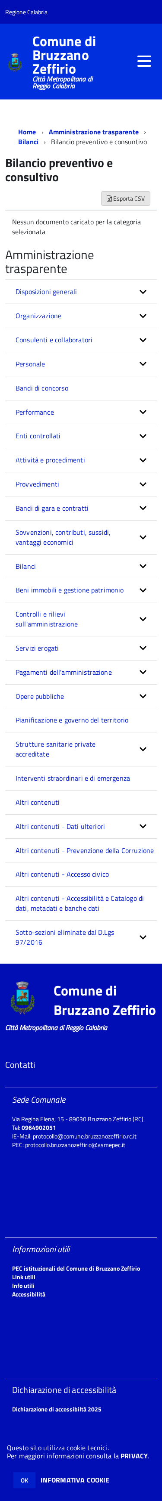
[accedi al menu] (144, 61)
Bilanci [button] (26, 566)
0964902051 (39, 1127)
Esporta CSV (128, 198)
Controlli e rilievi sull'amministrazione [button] (47, 619)
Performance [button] (35, 412)
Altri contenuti (38, 802)
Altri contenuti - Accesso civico (62, 874)
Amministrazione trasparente (94, 132)
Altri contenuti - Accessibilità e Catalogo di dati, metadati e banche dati (80, 903)
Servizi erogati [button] (37, 648)
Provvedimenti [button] (37, 484)
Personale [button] (30, 364)
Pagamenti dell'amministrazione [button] (64, 672)
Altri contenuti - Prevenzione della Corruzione (85, 850)
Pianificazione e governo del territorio (72, 720)
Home (27, 132)
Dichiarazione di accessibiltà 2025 (57, 1409)
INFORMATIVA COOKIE (75, 1480)
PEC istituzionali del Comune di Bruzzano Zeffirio (76, 1268)
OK (24, 1480)
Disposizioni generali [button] (46, 291)
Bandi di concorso (42, 388)
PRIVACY (134, 1456)
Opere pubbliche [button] (40, 696)
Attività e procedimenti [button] (50, 460)
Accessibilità (28, 1294)
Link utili (23, 1276)
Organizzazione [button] (38, 315)
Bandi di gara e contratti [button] (52, 508)
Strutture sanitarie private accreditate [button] (55, 749)
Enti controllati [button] (38, 436)
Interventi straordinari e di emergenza (73, 778)
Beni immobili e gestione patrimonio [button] (70, 590)
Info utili (23, 1285)
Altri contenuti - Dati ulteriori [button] (60, 826)
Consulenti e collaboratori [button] (54, 340)
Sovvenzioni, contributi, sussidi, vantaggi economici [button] (63, 537)
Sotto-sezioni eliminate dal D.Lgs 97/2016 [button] (65, 937)
